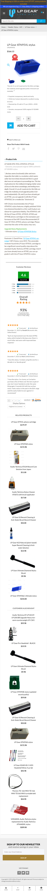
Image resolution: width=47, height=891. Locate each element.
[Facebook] (19, 873)
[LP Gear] (23, 13)
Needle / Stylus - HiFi (15, 27)
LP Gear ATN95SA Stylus (27, 231)
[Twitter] (23, 873)
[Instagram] (27, 873)
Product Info (11, 159)
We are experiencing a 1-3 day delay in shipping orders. (23, 6)
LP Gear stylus (30, 27)
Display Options (19, 403)
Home (3, 27)
